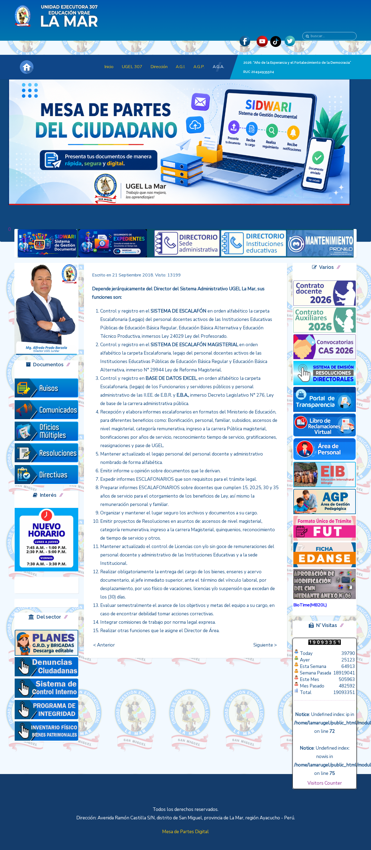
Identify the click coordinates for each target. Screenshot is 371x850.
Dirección (159, 67)
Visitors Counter (324, 783)
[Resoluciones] (46, 453)
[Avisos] (46, 387)
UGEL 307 (132, 67)
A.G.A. (218, 67)
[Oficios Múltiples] (46, 431)
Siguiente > (265, 645)
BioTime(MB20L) (310, 605)
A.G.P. (199, 67)
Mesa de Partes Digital (185, 832)
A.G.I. (180, 67)
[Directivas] (46, 474)
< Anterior (104, 645)
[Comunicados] (46, 409)
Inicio (109, 67)
